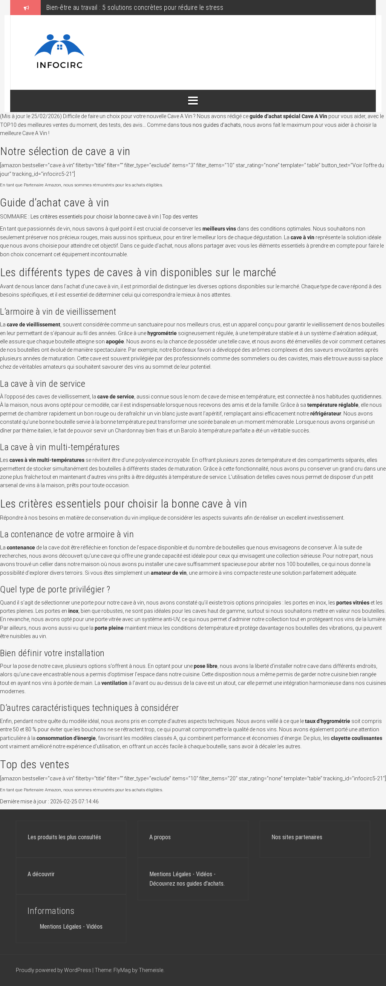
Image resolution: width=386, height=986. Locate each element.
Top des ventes (180, 217)
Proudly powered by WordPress (54, 970)
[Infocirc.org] (59, 52)
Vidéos (94, 926)
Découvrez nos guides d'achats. (187, 883)
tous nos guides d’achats (211, 125)
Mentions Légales (60, 926)
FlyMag (122, 970)
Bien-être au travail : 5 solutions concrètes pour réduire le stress (135, 7)
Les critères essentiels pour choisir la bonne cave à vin (95, 217)
